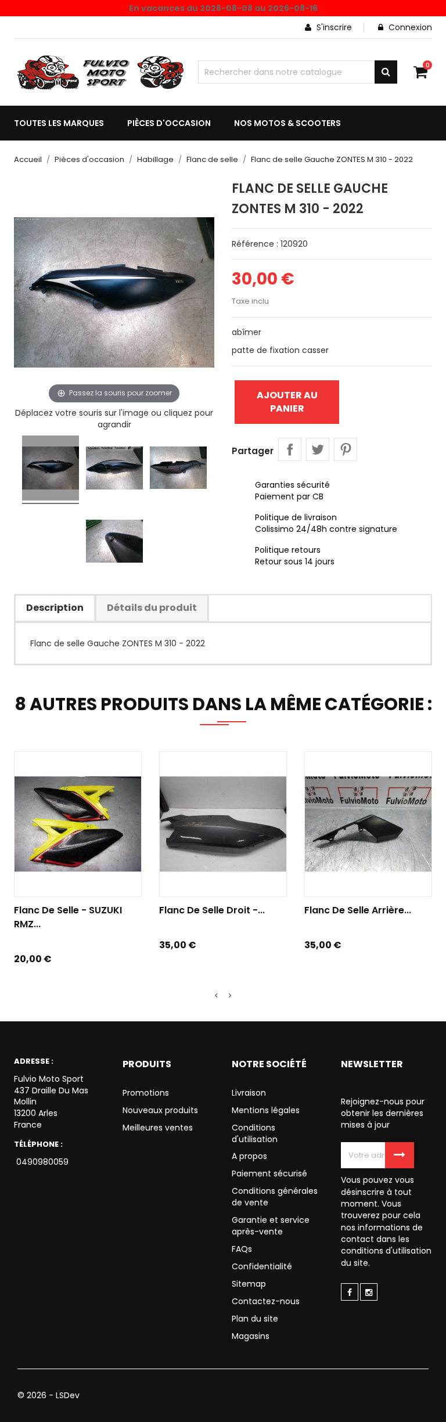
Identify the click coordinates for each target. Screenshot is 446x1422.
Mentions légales (266, 1110)
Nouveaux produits (160, 1110)
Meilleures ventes (158, 1127)
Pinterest (345, 449)
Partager (289, 449)
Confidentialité (262, 1266)
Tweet (317, 449)
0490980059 (41, 1162)
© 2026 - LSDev (48, 1395)
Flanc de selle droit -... (212, 910)
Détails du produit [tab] (152, 607)
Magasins (250, 1336)
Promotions (146, 1093)
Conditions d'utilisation (255, 1133)
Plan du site (255, 1318)
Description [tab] (55, 607)
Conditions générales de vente (275, 1196)
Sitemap (249, 1284)
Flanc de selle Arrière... (357, 910)
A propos (249, 1156)
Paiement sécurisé (269, 1173)
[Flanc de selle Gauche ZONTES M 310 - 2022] (50, 469)
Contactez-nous (266, 1301)
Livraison (249, 1093)
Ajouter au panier (287, 401)
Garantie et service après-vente (271, 1225)
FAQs (242, 1249)
